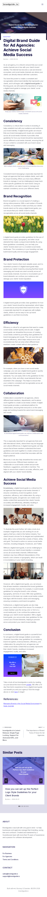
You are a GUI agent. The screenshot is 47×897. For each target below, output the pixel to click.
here (16, 692)
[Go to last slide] (6, 780)
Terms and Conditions (10, 859)
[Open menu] (42, 4)
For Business (7, 853)
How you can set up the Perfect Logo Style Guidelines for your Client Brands (21, 792)
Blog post (7, 36)
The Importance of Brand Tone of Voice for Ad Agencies (35, 731)
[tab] (19, 806)
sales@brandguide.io (10, 874)
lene (6, 59)
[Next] (41, 780)
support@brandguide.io (11, 876)
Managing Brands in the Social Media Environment (21, 703)
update (28, 685)
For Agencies (7, 856)
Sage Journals (8, 706)
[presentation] (23, 771)
